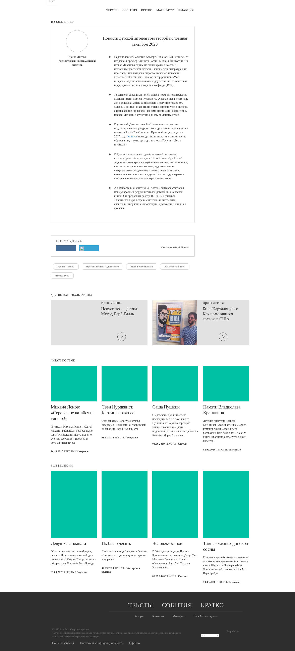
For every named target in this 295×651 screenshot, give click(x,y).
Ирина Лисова (65, 266)
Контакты (158, 616)
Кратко (146, 10)
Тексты (112, 10)
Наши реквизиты (63, 643)
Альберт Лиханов (174, 266)
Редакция (186, 10)
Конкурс (132, 136)
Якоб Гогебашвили (141, 266)
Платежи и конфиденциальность (101, 643)
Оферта (134, 643)
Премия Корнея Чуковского (102, 266)
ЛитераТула (62, 275)
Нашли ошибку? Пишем (175, 247)
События (129, 10)
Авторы (138, 616)
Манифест (165, 10)
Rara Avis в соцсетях (206, 616)
